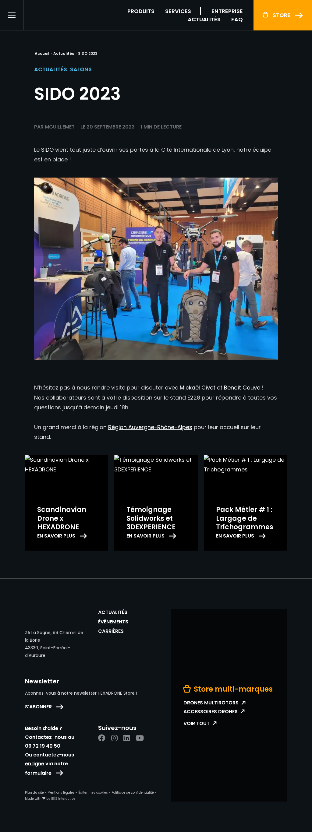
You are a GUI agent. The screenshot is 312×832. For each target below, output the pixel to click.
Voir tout (196, 724)
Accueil (42, 53)
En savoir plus (56, 536)
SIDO (47, 149)
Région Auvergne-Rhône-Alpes (150, 427)
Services (178, 11)
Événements (113, 622)
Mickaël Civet (197, 387)
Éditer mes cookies (93, 792)
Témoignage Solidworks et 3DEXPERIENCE (151, 518)
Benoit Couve (242, 387)
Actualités (204, 19)
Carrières (111, 631)
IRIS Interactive (63, 798)
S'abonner (38, 707)
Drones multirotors (211, 703)
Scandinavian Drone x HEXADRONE (61, 518)
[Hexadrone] (63, 15)
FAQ (237, 19)
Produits (140, 11)
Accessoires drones (210, 712)
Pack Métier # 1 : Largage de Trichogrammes (244, 518)
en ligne (34, 763)
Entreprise (227, 11)
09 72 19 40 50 (42, 745)
